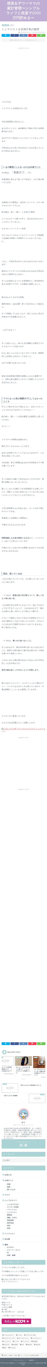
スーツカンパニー (36, 1338)
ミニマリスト (12, 1212)
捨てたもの (6, 1344)
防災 (8, 1228)
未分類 (7, 1239)
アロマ (7, 1195)
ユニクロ (16, 1341)
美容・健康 (5, 25)
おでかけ (10, 1247)
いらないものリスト (9, 1335)
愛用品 (9, 1215)
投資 (8, 1184)
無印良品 (10, 1223)
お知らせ (8, 1175)
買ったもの (11, 1189)
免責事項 (31, 1360)
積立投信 (38, 1344)
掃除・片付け (12, 1217)
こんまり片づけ (13, 1204)
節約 (8, 1187)
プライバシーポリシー (19, 1360)
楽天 (22, 1344)
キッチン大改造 (13, 1207)
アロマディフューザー (9, 1338)
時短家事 (10, 1220)
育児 (8, 1225)
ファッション (12, 1209)
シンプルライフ (11, 1200)
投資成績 (35, 1341)
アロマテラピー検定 (31, 1335)
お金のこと (9, 1180)
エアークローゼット (24, 1338)
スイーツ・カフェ (13, 1250)
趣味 (6, 1245)
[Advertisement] (23, 73)
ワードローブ (26, 1341)
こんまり (20, 1335)
